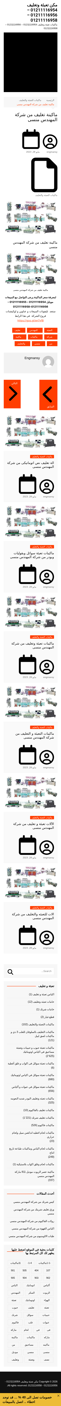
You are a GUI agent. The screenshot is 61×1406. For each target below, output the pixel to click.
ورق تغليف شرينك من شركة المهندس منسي (34, 1211)
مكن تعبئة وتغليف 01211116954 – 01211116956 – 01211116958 (42, 12)
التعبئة (49, 330)
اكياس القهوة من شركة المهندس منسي (33, 1228)
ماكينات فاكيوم (46, 1125)
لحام (26, 1329)
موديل (15, 1352)
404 (36, 1270)
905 (13, 1277)
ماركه (47, 1337)
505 (25, 1270)
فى (48, 1329)
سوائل (30, 1315)
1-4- (29, 1263)
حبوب (15, 1307)
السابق (50, 406)
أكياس (46, 1285)
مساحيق (29, 1344)
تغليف (17, 330)
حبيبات (45, 1315)
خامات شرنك (47, 1009)
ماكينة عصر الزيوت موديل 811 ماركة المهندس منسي (34, 1173)
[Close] (58, 1395)
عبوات (46, 1322)
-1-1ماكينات (45, 1263)
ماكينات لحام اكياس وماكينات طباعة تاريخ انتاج (31, 1150)
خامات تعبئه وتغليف (43, 1001)
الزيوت (46, 1292)
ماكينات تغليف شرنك (43, 1117)
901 (13, 1270)
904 (25, 1277)
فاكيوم (15, 1322)
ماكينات (34, 337)
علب (30, 1322)
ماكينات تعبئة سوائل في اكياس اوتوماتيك (32, 1075)
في (38, 1329)
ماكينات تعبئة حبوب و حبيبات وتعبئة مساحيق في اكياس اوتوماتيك (35, 1049)
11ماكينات (15, 1263)
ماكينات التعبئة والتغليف (46, 195)
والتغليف (21, 343)
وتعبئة (31, 1359)
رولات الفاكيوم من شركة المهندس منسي (32, 1221)
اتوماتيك (30, 1285)
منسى (37, 343)
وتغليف (15, 1359)
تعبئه (46, 1307)
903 (36, 1277)
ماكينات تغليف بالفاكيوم (41, 1110)
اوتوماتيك (30, 1300)
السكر (31, 1292)
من (50, 343)
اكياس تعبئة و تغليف (43, 994)
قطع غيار (49, 1017)
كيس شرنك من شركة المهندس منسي (33, 1202)
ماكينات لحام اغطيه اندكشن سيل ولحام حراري (33, 1134)
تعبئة (14, 1300)
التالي (14, 383)
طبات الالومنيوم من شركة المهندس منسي (31, 1236)
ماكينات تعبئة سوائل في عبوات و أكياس (33, 1087)
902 (48, 1277)
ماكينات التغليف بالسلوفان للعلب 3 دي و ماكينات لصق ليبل (32, 1034)
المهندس (33, 330)
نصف (46, 1359)
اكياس (14, 1285)
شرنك (15, 1315)
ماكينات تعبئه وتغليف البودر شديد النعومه (32, 1098)
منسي (30, 1352)
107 (48, 1270)
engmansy (52, 152)
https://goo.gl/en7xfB (30, 320)
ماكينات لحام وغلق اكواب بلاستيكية (35, 1164)
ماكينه (46, 1344)
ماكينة (18, 337)
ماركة (13, 1329)
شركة (49, 337)
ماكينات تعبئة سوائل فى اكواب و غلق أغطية (31, 1063)
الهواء (47, 1300)
